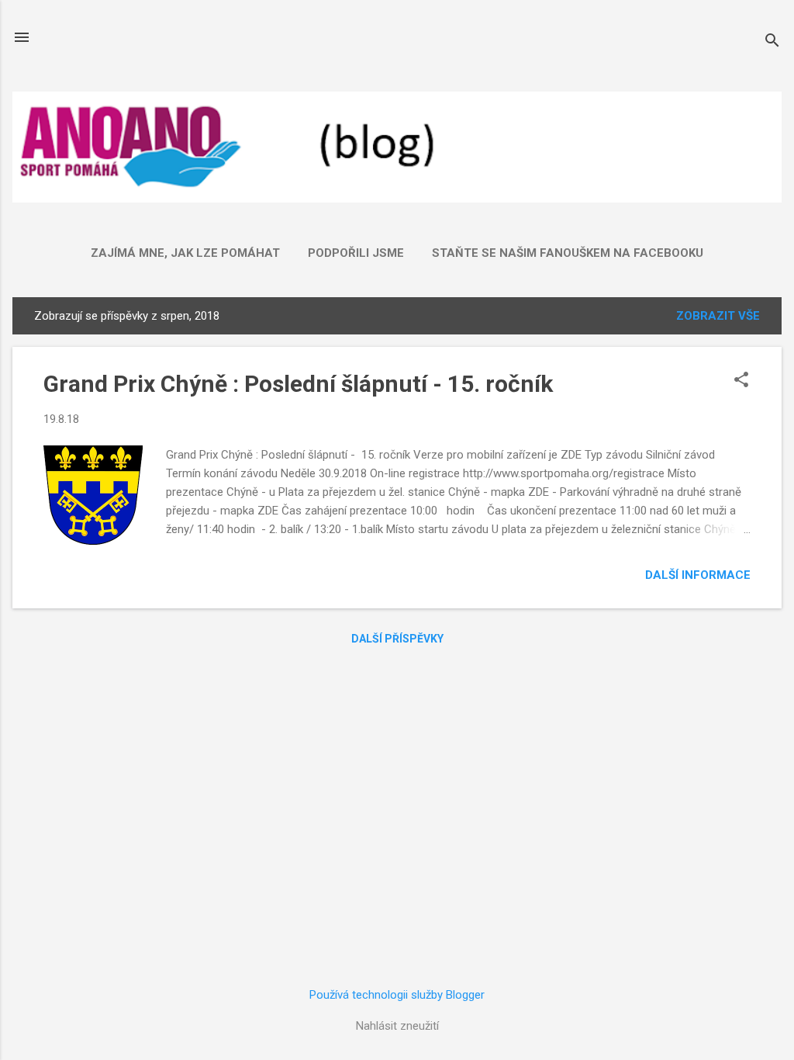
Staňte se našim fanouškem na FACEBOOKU (567, 253)
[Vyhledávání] (772, 42)
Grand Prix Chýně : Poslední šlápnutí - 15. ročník (298, 383)
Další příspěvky (397, 638)
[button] (741, 381)
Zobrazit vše (718, 316)
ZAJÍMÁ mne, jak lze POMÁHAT (185, 253)
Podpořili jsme (356, 253)
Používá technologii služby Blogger (397, 995)
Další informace (698, 575)
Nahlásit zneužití (397, 1026)
